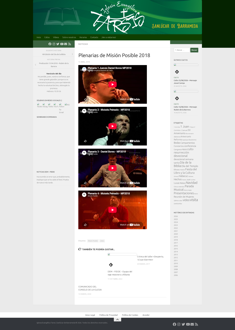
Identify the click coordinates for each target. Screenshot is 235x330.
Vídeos (56, 37)
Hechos (178, 179)
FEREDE (182, 170)
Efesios (177, 170)
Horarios (83, 37)
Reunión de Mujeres (184, 196)
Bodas (177, 142)
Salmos (176, 200)
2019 (176, 237)
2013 (176, 255)
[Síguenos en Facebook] (49, 43)
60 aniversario (190, 133)
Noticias (83, 44)
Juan (188, 180)
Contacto (94, 37)
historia (184, 179)
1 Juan (184, 126)
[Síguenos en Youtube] (61, 43)
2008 (176, 269)
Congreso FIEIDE (180, 149)
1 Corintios (177, 127)
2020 (176, 234)
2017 (176, 243)
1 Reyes (191, 127)
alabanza (177, 137)
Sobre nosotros (69, 37)
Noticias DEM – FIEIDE (46, 172)
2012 (176, 257)
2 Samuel (184, 130)
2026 (176, 216)
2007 (176, 272)
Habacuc (183, 176)
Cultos (47, 37)
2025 (176, 219)
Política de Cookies (130, 315)
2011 (176, 260)
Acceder (146, 315)
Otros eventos (179, 187)
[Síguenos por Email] (65, 43)
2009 (176, 266)
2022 (176, 228)
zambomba (178, 204)
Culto (176, 77)
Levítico (193, 179)
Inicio (39, 37)
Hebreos (190, 176)
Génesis (176, 176)
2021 (176, 231)
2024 (176, 222)
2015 (176, 249)
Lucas (176, 183)
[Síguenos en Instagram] (53, 43)
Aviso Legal (90, 315)
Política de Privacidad (108, 315)
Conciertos (179, 146)
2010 (176, 263)
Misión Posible (93, 241)
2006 (176, 275)
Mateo (183, 183)
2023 (176, 225)
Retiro (196, 193)
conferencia (190, 146)
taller (180, 200)
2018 (176, 240)
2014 (176, 252)
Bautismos (192, 140)
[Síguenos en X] (57, 43)
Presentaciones (184, 193)
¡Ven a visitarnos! (109, 37)
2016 (176, 246)
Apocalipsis (185, 140)
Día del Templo (190, 166)
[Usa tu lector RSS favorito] (69, 43)
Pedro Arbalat (188, 190)
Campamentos (188, 143)
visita (194, 200)
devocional (181, 155)
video (102, 241)
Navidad (191, 182)
